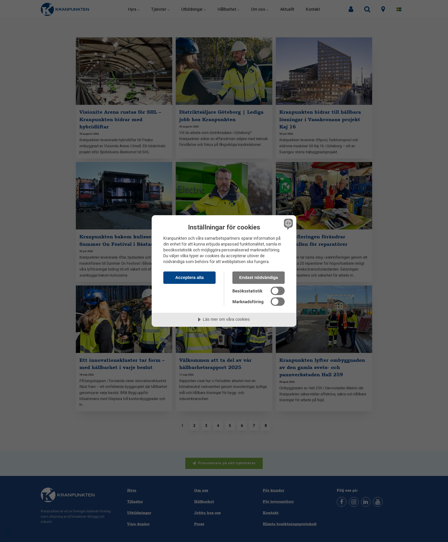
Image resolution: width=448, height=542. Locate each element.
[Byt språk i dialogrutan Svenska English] (287, 224)
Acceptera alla (189, 277)
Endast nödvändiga (258, 277)
